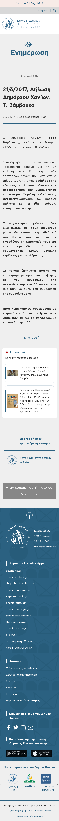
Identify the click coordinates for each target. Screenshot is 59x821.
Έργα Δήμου (13, 694)
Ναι (24, 494)
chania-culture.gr (17, 577)
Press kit (11, 681)
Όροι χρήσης (16, 811)
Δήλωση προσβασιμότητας (23, 700)
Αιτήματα (43, 10)
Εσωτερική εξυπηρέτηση (21, 674)
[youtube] (30, 728)
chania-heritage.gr (18, 609)
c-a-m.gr (11, 635)
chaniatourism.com (18, 590)
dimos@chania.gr (45, 546)
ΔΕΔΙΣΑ (30, 785)
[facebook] (8, 728)
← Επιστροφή (29, 337)
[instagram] (23, 728)
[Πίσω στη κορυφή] (29, 515)
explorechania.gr (17, 596)
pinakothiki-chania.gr (19, 615)
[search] (54, 10)
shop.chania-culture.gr (20, 583)
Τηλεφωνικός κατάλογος (22, 668)
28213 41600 (41, 541)
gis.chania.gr (13, 571)
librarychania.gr (16, 622)
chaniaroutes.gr (16, 603)
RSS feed (11, 687)
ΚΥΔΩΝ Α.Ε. (13, 789)
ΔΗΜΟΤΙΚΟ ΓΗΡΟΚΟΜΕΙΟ (47, 788)
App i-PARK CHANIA (19, 647)
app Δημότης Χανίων (19, 641)
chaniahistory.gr (16, 628)
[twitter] (15, 728)
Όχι (35, 494)
